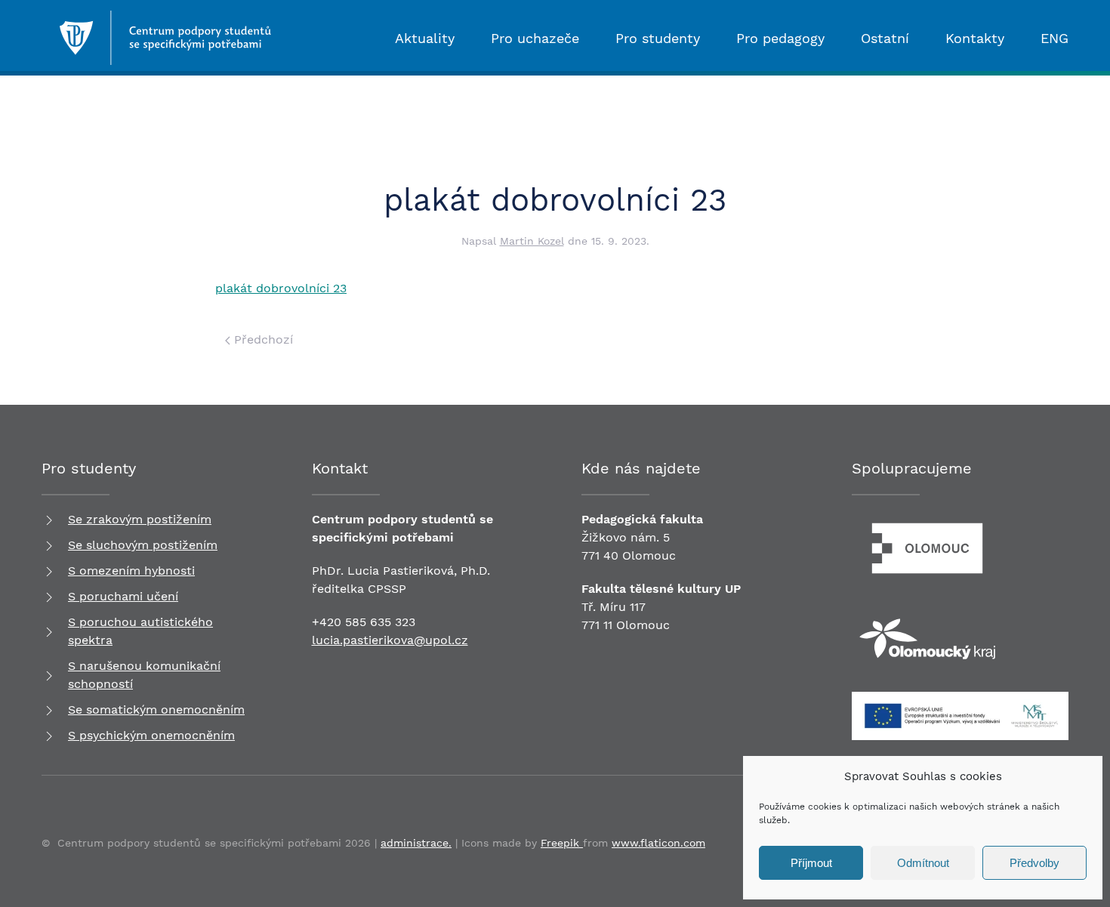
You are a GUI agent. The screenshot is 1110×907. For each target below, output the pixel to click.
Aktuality (425, 38)
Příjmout (811, 862)
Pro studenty (657, 38)
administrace (415, 843)
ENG (1054, 38)
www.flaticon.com (658, 843)
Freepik (562, 843)
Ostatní (885, 38)
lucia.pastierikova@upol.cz (390, 640)
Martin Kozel (532, 241)
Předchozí (261, 339)
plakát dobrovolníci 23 (281, 288)
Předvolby (1034, 862)
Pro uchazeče (535, 38)
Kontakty (974, 38)
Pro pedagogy (780, 38)
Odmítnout (923, 862)
